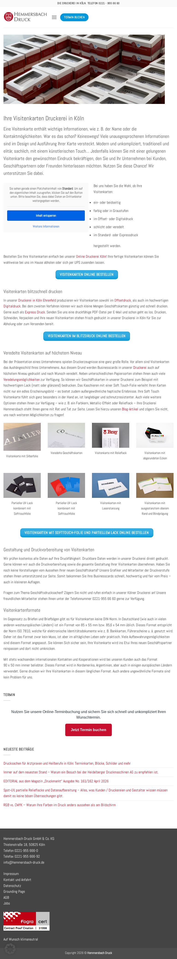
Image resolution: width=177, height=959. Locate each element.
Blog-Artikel (130, 409)
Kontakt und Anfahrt (17, 879)
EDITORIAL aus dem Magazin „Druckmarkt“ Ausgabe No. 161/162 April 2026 (56, 781)
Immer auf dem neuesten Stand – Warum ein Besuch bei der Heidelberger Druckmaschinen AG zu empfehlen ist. (80, 772)
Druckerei (140, 367)
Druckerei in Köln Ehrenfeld (37, 300)
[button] (54, 17)
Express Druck (35, 312)
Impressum (11, 873)
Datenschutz (12, 885)
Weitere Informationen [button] (46, 226)
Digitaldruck (12, 306)
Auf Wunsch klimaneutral (20, 939)
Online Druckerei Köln (91, 256)
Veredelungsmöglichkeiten (21, 379)
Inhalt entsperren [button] (46, 215)
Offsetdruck (122, 300)
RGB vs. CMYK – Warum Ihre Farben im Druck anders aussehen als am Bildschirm (59, 804)
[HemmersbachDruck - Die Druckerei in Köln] (25, 17)
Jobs (6, 903)
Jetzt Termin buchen (88, 730)
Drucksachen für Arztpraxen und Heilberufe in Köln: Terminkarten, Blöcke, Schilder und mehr (67, 763)
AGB (6, 897)
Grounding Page (14, 891)
